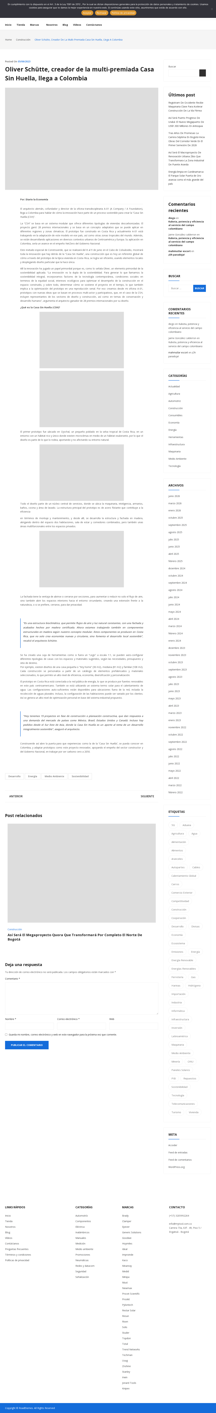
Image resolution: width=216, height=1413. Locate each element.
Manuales (80, 1238)
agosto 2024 (175, 590)
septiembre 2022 (177, 741)
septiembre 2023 (177, 669)
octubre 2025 (175, 517)
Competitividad (180, 901)
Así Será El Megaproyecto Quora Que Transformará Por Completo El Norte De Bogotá (75, 937)
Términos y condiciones (18, 1254)
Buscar (172, 66)
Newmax (127, 1288)
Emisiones (177, 951)
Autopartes (178, 867)
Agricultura (174, 393)
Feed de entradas (177, 1152)
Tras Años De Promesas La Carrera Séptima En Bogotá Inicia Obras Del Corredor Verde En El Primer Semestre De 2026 (186, 139)
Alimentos (177, 850)
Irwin (124, 1377)
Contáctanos (12, 1243)
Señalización (82, 1277)
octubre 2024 (175, 575)
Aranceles (177, 858)
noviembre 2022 (177, 727)
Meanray (127, 1265)
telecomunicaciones (183, 1103)
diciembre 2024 (176, 568)
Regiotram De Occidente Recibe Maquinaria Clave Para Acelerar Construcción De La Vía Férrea (185, 106)
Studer (125, 1332)
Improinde (127, 1254)
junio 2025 (174, 546)
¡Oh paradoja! (176, 254)
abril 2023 (173, 705)
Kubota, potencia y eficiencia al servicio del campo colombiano (186, 225)
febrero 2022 (175, 792)
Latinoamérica (179, 1036)
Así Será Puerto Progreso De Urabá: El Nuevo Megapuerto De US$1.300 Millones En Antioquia (186, 122)
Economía (173, 422)
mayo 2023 (174, 698)
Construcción (15, 929)
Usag (125, 1360)
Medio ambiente (84, 1249)
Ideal (124, 1249)
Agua (194, 833)
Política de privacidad (123, 12)
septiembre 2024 (177, 582)
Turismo (176, 1112)
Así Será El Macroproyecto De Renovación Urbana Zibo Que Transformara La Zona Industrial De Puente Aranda (186, 158)
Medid (125, 1271)
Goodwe (126, 1238)
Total (125, 1343)
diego (171, 218)
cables (196, 867)
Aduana (187, 825)
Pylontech (127, 1304)
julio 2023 (173, 684)
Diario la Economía (37, 199)
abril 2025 (173, 553)
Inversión (176, 1027)
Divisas (195, 926)
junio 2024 (174, 604)
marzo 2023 (175, 713)
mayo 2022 (174, 770)
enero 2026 (174, 510)
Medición (80, 1243)
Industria (176, 1002)
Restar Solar (129, 1310)
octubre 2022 (175, 734)
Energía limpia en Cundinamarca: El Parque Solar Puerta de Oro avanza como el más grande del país (186, 177)
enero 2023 (174, 720)
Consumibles (175, 415)
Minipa (125, 1277)
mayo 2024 (174, 611)
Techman (127, 1355)
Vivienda (193, 1112)
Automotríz (81, 1215)
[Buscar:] (187, 288)
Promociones (82, 1254)
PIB (173, 1078)
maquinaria (177, 1044)
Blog (7, 1232)
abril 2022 (173, 778)
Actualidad (174, 386)
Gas (193, 977)
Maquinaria (174, 451)
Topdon (126, 1338)
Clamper (126, 1221)
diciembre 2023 (176, 647)
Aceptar (87, 12)
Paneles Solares (180, 1070)
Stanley (126, 1371)
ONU (190, 1061)
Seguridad (80, 1271)
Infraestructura (176, 444)
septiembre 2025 (177, 525)
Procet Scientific (131, 1293)
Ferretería (177, 977)
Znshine (126, 1366)
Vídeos (8, 1238)
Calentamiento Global (183, 875)
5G (173, 825)
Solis (124, 1327)
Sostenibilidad (80, 776)
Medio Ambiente (54, 776)
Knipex (125, 1388)
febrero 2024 (175, 633)
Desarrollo (14, 776)
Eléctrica (80, 1226)
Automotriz (174, 401)
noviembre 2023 (177, 655)
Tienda (8, 1221)
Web (111, 1019)
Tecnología (174, 466)
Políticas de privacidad (17, 1260)
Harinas (175, 985)
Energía (32, 776)
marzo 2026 (175, 503)
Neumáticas (82, 1260)
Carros (175, 884)
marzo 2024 (175, 626)
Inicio (8, 1215)
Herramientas (175, 437)
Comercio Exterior (182, 892)
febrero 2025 (175, 561)
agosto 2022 (175, 749)
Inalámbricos (82, 1232)
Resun (125, 1316)
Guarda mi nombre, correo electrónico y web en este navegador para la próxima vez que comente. (63, 1034)
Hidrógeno (194, 985)
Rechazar (102, 12)
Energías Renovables (183, 968)
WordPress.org (176, 1167)
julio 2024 (173, 597)
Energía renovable (182, 960)
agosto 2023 (175, 676)
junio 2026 (174, 496)
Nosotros (10, 1226)
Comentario (12, 978)
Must (125, 1282)
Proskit (126, 1299)
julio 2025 (173, 539)
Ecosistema (178, 943)
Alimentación (178, 842)
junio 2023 (174, 691)
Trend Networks (131, 1349)
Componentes (83, 1221)
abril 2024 (173, 618)
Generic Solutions (131, 1232)
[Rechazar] (211, 9)
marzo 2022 (175, 785)
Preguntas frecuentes (17, 1249)
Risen (125, 1321)
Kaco (125, 1260)
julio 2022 (173, 756)
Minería (175, 1061)
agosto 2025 (175, 532)
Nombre (10, 1019)
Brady (125, 1215)
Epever (126, 1226)
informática (178, 1010)
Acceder (172, 1145)
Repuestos (189, 1078)
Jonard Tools (129, 1382)
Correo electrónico (68, 1019)
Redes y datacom (84, 1265)
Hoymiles (127, 1243)
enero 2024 (174, 640)
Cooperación (178, 918)
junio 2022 (174, 763)
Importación (178, 994)
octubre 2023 (175, 662)
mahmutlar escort (179, 251)
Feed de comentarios (180, 1159)
